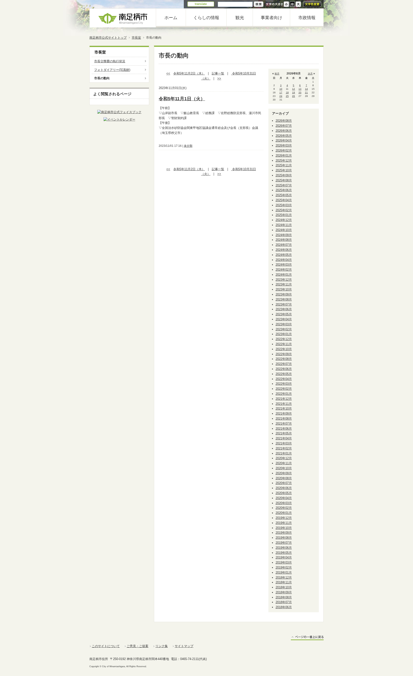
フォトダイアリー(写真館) (112, 70)
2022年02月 (284, 389)
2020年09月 (284, 473)
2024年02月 (284, 269)
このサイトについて (106, 646)
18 (287, 92)
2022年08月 (284, 359)
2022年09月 (284, 354)
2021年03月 (284, 443)
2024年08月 (284, 240)
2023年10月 (284, 289)
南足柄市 (123, 18)
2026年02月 (284, 150)
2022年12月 (284, 339)
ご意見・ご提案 (137, 646)
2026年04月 (284, 140)
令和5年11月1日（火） (182, 98)
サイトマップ (184, 646)
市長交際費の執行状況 (109, 61)
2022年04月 (284, 379)
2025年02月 (284, 210)
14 (306, 89)
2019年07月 (284, 542)
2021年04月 (284, 438)
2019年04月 (284, 557)
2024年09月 (284, 235)
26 (293, 96)
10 (280, 89)
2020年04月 (284, 498)
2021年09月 (284, 413)
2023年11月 (284, 284)
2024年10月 (284, 230)
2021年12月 (284, 399)
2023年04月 (284, 319)
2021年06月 (284, 428)
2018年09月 (284, 592)
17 (280, 92)
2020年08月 (284, 478)
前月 (277, 73)
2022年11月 (284, 344)
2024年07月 (284, 245)
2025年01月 (284, 215)
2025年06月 (284, 190)
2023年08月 (284, 299)
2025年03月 (284, 205)
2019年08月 (284, 537)
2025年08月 (284, 180)
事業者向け (271, 17)
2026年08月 (284, 120)
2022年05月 (284, 374)
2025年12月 (284, 160)
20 (300, 92)
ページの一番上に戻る (307, 637)
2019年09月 (284, 532)
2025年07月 (284, 185)
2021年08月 (284, 418)
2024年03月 (284, 264)
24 (280, 96)
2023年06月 (284, 309)
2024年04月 (284, 260)
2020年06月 (284, 488)
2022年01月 (284, 394)
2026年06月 (284, 130)
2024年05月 (284, 255)
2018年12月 (284, 577)
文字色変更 (312, 4)
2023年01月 (284, 334)
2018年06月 (284, 607)
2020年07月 (284, 483)
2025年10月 (284, 170)
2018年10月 (284, 587)
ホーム (170, 17)
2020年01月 (284, 513)
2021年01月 (284, 453)
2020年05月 (284, 493)
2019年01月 (284, 572)
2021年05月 (284, 433)
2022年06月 (284, 369)
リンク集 (161, 646)
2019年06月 (284, 547)
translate (201, 4)
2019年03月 (284, 562)
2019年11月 (284, 523)
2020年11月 (284, 463)
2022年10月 (284, 349)
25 (287, 96)
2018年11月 (284, 582)
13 (300, 89)
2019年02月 (284, 567)
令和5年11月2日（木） (189, 73)
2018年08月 (284, 597)
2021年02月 (284, 448)
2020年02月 (284, 508)
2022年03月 (284, 384)
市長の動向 (102, 78)
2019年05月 (284, 553)
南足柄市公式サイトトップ (108, 37)
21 (306, 92)
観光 (239, 17)
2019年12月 (284, 518)
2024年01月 (284, 274)
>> (219, 78)
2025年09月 (284, 175)
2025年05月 (284, 195)
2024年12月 (284, 220)
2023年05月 (284, 314)
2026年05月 (284, 135)
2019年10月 (284, 528)
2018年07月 (284, 602)
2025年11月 (284, 165)
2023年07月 (284, 304)
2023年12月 (284, 279)
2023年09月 (284, 294)
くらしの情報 (206, 17)
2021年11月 (284, 404)
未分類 (188, 146)
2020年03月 (284, 503)
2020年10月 (284, 468)
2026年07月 (284, 125)
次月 (310, 73)
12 (293, 89)
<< (168, 73)
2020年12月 (284, 458)
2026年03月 (284, 145)
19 (293, 92)
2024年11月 (284, 225)
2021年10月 (284, 408)
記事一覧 (218, 73)
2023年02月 (284, 329)
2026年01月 (284, 155)
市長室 (136, 37)
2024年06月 (284, 250)
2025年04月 (284, 200)
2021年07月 (284, 423)
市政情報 (306, 17)
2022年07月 (284, 364)
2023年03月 (284, 324)
